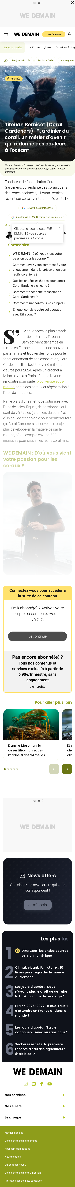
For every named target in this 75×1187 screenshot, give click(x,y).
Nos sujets (13, 1106)
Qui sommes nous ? (15, 1164)
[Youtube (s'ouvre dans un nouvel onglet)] (49, 1084)
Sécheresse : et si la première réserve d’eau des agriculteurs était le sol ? (40, 1049)
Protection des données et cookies (23, 1180)
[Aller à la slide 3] (11, 769)
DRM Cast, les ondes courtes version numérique (44, 953)
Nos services (15, 1095)
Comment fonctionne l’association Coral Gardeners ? (37, 294)
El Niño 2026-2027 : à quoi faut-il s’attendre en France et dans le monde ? (41, 1011)
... (18, 71)
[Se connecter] (69, 34)
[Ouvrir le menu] (6, 34)
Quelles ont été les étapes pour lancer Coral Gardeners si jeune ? (39, 283)
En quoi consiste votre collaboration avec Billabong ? (38, 312)
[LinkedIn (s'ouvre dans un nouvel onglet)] (33, 1084)
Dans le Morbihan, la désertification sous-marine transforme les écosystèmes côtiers (26, 750)
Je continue (37, 636)
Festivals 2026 (46, 60)
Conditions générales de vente (21, 1140)
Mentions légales (14, 1132)
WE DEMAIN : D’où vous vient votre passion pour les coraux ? (37, 256)
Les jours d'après (21, 60)
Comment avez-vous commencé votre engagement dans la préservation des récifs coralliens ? (39, 269)
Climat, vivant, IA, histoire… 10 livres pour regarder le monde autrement (39, 972)
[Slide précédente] (54, 769)
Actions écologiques (40, 47)
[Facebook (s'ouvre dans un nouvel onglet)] (41, 1084)
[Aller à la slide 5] (17, 769)
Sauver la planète (12, 47)
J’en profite (37, 687)
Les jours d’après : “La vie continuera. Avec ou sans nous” (41, 1030)
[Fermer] (59, 227)
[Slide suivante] (67, 769)
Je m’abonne (54, 34)
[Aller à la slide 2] (8, 769)
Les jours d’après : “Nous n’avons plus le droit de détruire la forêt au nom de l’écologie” (41, 991)
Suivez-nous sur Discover (40, 208)
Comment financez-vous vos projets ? (39, 303)
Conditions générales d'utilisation (23, 1172)
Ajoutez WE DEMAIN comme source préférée (40, 217)
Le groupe (13, 1117)
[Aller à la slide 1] (5, 769)
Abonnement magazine (17, 1148)
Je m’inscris (37, 905)
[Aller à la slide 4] (14, 769)
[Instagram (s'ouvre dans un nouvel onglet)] (25, 1084)
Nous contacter (13, 1156)
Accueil (9, 71)
